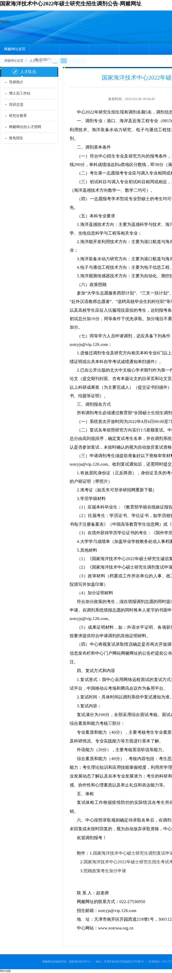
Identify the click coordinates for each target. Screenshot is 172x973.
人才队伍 (36, 60)
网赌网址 (5, 21)
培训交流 (16, 104)
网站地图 (5, 971)
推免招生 (16, 138)
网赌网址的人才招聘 (25, 127)
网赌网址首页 (15, 49)
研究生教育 (18, 116)
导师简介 (16, 82)
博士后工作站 (19, 93)
